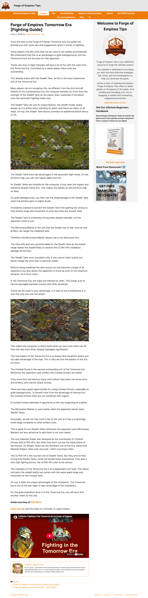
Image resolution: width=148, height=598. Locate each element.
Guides (43, 13)
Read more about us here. (115, 103)
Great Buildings (67, 13)
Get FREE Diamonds (126, 13)
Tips (53, 13)
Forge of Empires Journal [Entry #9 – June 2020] (34, 587)
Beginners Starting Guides (89, 13)
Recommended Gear (66, 17)
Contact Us (107, 595)
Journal (109, 13)
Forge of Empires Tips (27, 5)
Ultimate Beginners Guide (24, 13)
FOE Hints (36, 502)
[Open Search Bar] (89, 17)
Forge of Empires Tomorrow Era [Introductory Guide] (36, 584)
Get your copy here (115, 162)
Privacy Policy (118, 595)
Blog (82, 17)
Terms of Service (131, 595)
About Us (98, 595)
